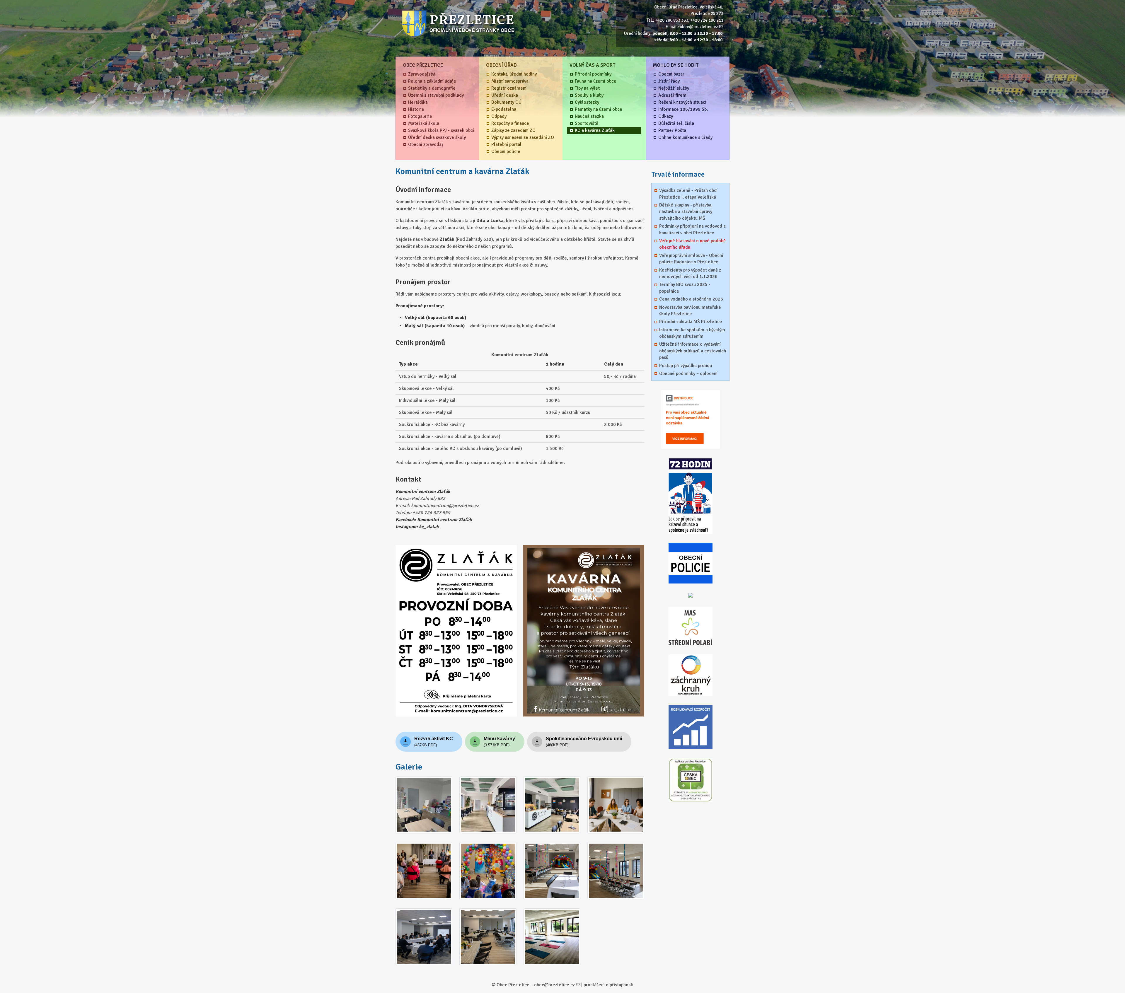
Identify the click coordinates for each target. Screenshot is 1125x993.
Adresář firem (672, 95)
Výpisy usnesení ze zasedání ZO (522, 137)
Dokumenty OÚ (506, 102)
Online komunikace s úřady (685, 137)
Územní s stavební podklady (436, 95)
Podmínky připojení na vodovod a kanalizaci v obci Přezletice (692, 229)
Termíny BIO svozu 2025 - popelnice (684, 287)
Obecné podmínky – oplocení (688, 373)
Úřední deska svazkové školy (437, 137)
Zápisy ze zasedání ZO (513, 130)
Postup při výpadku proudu (685, 365)
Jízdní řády (669, 81)
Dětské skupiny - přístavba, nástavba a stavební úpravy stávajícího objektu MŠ (685, 211)
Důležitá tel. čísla (676, 123)
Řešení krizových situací (682, 102)
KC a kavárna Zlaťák (595, 130)
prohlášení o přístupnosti (608, 985)
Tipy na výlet (587, 88)
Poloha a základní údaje (432, 81)
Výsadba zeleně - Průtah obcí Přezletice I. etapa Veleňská (688, 193)
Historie (416, 109)
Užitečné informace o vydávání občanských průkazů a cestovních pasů (692, 350)
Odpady (499, 116)
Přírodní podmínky (593, 74)
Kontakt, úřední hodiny (514, 74)
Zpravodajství (421, 74)
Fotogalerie (420, 116)
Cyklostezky (587, 102)
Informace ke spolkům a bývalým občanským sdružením (692, 333)
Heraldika (418, 102)
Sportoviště (586, 123)
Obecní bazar (671, 74)
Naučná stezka (589, 116)
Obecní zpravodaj (425, 144)
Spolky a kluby (589, 95)
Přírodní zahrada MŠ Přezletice (690, 322)
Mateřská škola (423, 123)
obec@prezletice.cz (699, 26)
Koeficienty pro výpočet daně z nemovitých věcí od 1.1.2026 (690, 273)
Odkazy (665, 116)
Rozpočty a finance (510, 123)
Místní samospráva (510, 81)
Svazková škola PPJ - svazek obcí (441, 130)
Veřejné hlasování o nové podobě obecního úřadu (692, 244)
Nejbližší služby (673, 88)
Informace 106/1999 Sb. (683, 109)
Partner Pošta (672, 130)
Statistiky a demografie (432, 88)
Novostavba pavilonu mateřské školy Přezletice (690, 310)
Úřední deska (504, 95)
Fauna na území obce (595, 81)
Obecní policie (505, 151)
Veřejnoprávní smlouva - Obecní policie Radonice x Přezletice (691, 258)
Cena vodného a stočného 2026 (691, 299)
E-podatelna (503, 109)
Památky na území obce (598, 109)
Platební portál (506, 144)
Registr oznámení (508, 88)
